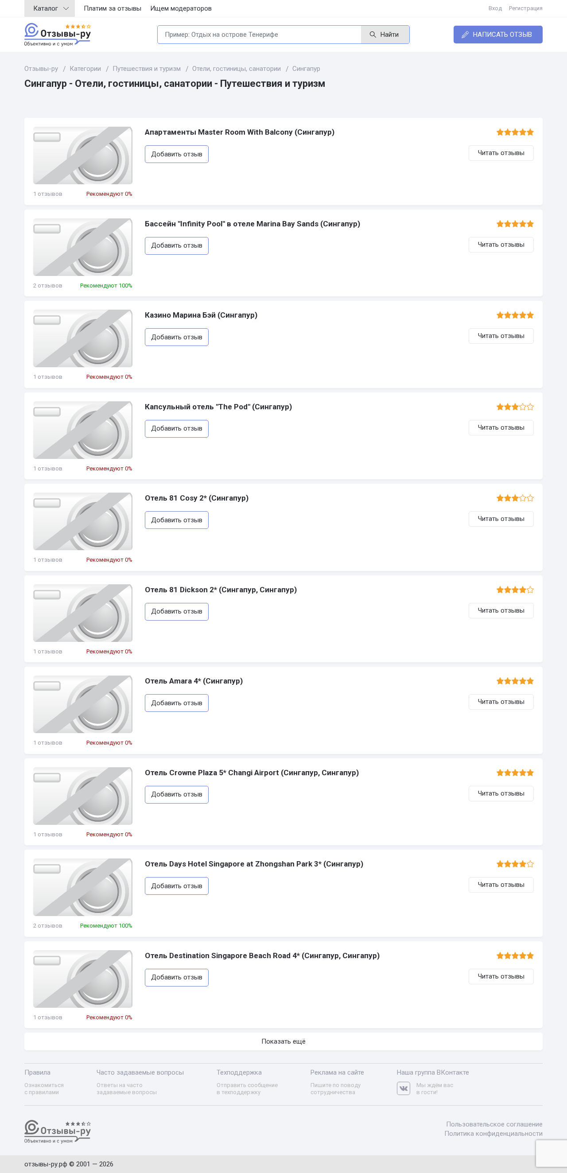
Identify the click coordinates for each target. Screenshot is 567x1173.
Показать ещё (283, 1041)
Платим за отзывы (112, 8)
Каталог (45, 8)
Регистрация (526, 8)
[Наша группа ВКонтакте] (406, 1088)
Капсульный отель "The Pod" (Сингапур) (218, 406)
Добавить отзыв (176, 154)
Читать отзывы (501, 153)
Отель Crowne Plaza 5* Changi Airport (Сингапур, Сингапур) (252, 772)
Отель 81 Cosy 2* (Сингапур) (197, 497)
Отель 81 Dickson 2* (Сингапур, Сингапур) (221, 589)
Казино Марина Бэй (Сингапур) (201, 315)
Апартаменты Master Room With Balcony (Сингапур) (239, 132)
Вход (495, 8)
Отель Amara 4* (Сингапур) (194, 680)
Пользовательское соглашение (494, 1124)
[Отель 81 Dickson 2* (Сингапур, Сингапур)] (82, 613)
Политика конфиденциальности (493, 1134)
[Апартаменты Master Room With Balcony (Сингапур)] (82, 155)
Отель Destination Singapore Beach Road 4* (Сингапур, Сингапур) (262, 955)
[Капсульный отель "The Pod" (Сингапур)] (82, 430)
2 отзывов (47, 285)
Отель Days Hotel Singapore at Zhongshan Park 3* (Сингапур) (254, 863)
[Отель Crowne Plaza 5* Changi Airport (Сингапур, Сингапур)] (82, 796)
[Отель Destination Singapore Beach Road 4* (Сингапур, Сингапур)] (82, 979)
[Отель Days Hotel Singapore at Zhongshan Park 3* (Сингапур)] (82, 887)
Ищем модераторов (181, 8)
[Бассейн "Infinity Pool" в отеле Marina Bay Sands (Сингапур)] (82, 247)
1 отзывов (47, 193)
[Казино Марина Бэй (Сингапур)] (82, 338)
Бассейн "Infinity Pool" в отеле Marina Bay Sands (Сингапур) (252, 223)
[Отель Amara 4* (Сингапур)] (82, 704)
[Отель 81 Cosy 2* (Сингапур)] (82, 521)
